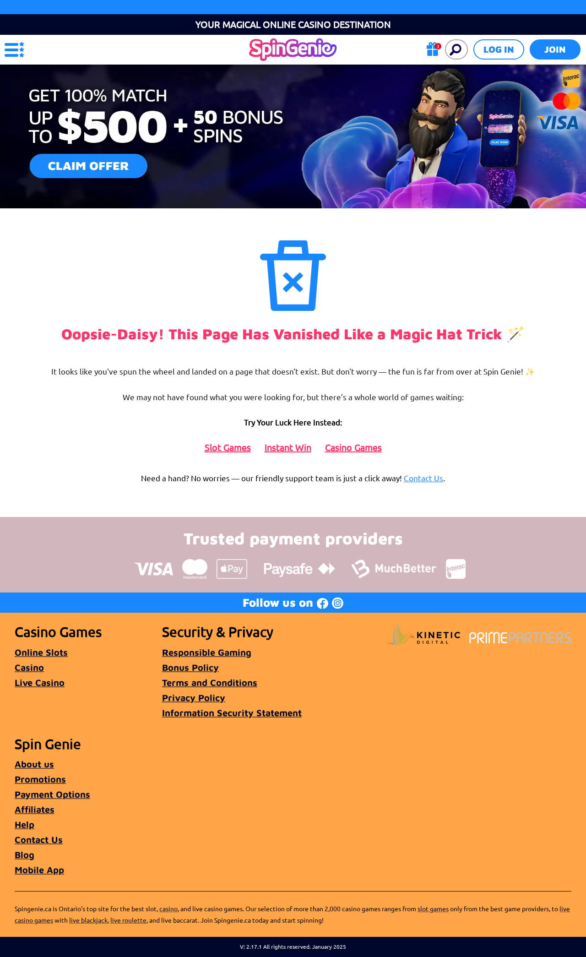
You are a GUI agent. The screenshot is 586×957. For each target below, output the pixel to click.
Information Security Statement (232, 712)
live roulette (128, 920)
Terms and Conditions (209, 682)
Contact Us (423, 478)
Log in (498, 49)
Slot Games (228, 447)
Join (555, 49)
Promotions (40, 779)
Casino (29, 667)
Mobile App (39, 870)
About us (34, 764)
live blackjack (88, 920)
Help (24, 824)
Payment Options (52, 794)
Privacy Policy (193, 697)
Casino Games (353, 447)
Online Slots (41, 652)
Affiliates (34, 809)
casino (168, 908)
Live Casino (40, 682)
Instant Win (288, 447)
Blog (24, 854)
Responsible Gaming (206, 652)
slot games (433, 908)
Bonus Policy (190, 667)
